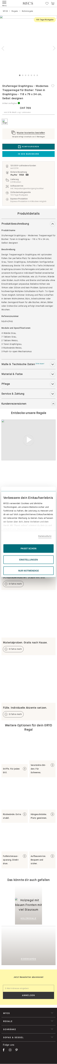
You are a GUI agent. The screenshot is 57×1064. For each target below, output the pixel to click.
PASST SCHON (28, 548)
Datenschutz (44, 536)
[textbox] (28, 988)
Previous (3, 48)
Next (54, 48)
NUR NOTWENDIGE (28, 570)
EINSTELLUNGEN (28, 559)
